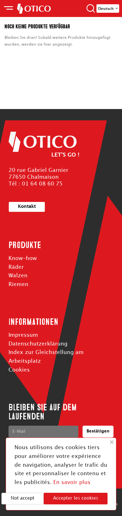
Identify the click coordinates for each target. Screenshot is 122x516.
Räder (16, 267)
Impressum (23, 335)
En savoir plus (72, 482)
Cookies (19, 370)
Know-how (23, 258)
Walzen (18, 275)
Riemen (18, 284)
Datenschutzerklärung (38, 344)
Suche (90, 8)
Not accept (22, 498)
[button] (27, 207)
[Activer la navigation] (8, 8)
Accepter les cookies (75, 498)
